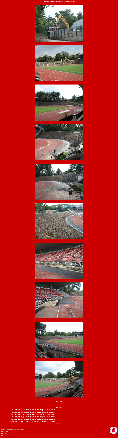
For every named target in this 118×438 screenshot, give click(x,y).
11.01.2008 (20, 416)
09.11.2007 (20, 414)
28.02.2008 (20, 419)
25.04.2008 (39, 421)
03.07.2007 (14, 409)
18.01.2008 (26, 416)
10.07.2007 (20, 409)
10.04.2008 (27, 421)
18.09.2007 (27, 412)
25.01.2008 (33, 416)
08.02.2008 (45, 416)
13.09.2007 (20, 412)
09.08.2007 (45, 409)
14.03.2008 (45, 419)
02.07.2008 (52, 421)
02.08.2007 (39, 409)
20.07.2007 (27, 409)
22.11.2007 (33, 414)
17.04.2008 (33, 421)
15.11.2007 (26, 414)
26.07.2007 (33, 409)
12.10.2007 (45, 412)
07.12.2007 (45, 414)
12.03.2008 (39, 419)
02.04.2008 (20, 421)
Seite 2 (58, 401)
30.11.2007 (39, 414)
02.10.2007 (39, 412)
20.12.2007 (51, 414)
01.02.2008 (39, 416)
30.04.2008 (45, 421)
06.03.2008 (27, 419)
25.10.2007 (52, 412)
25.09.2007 (33, 412)
